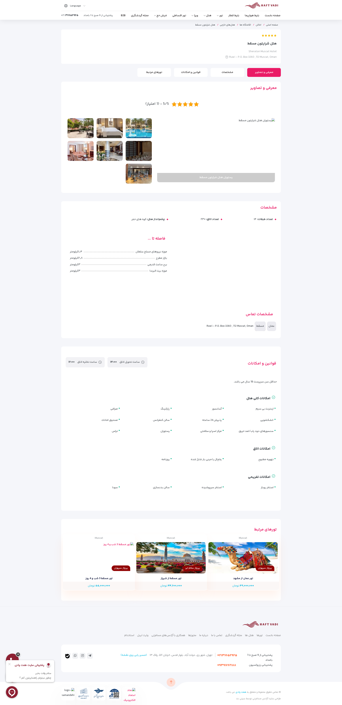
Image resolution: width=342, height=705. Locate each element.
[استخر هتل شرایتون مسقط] (139, 128)
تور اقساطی (179, 15)
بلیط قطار (233, 15)
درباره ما (203, 635)
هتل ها (249, 635)
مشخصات (227, 72)
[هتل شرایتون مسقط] (110, 151)
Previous (270, 150)
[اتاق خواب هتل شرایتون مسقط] (110, 128)
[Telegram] (90, 655)
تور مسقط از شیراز (171, 578)
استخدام (129, 635)
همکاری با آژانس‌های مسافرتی (168, 635)
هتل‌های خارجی (227, 25)
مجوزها (192, 635)
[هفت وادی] (262, 6)
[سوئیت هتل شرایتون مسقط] (80, 151)
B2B (123, 15)
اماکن (258, 25)
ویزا (196, 15)
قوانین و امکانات (190, 72)
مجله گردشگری (140, 15)
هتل (208, 15)
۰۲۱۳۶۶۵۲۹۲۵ (227, 655)
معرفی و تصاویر (264, 72)
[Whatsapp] (75, 655)
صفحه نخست (272, 15)
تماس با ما (216, 635)
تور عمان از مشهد (243, 578)
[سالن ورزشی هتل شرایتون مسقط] (139, 174)
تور (221, 15)
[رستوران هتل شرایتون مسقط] (139, 151)
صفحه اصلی (272, 25)
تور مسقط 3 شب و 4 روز (99, 578)
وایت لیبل (142, 635)
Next (162, 150)
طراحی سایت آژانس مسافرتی (266, 699)
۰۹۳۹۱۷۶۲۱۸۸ (226, 665)
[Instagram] (83, 655)
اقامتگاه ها (245, 25)
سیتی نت (240, 699)
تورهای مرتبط (154, 72)
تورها (260, 635)
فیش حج (162, 15)
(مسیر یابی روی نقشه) (134, 655)
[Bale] (67, 656)
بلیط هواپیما (252, 15)
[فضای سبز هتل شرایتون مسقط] (80, 128)
